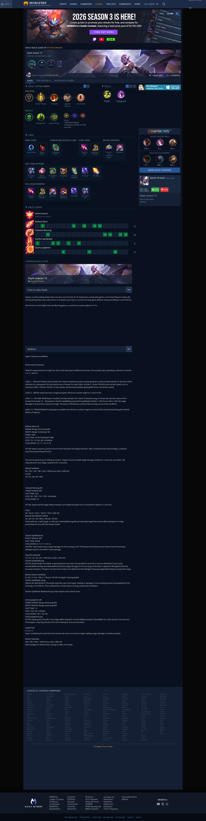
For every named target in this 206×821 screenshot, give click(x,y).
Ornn (105, 716)
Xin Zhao (163, 705)
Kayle (67, 733)
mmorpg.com (109, 797)
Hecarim (49, 740)
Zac (161, 720)
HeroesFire (71, 809)
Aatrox (29, 694)
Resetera (71, 802)
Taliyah (144, 696)
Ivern (67, 703)
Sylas (124, 738)
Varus (143, 723)
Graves (49, 736)
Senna (124, 707)
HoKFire (125, 799)
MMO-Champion (92, 809)
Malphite (87, 720)
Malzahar (87, 723)
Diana (48, 703)
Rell (104, 736)
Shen (124, 716)
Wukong (163, 698)
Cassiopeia (50, 694)
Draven (49, 707)
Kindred (87, 694)
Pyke (105, 723)
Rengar (125, 694)
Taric (143, 701)
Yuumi (162, 716)
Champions (86, 4)
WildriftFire (53, 806)
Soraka (125, 733)
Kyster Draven (54, 47)
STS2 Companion (111, 809)
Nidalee (106, 703)
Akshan (30, 701)
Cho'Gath (49, 696)
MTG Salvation (91, 799)
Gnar (48, 731)
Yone (162, 709)
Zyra (162, 733)
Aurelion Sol (31, 718)
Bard (29, 725)
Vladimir (144, 740)
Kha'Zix (68, 740)
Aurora (29, 720)
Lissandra (88, 709)
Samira (125, 703)
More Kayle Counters (159, 170)
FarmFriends (72, 804)
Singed (124, 720)
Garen (48, 729)
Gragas (49, 733)
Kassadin (68, 729)
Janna (67, 705)
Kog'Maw (87, 698)
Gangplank (50, 727)
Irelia (67, 701)
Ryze (124, 701)
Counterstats (54, 804)
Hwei (67, 696)
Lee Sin (87, 703)
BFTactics (89, 797)
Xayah (162, 701)
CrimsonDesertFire (129, 797)
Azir (28, 723)
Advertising (96, 817)
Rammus (106, 731)
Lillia (85, 707)
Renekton (106, 740)
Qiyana (105, 725)
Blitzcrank (31, 729)
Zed (161, 723)
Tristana (144, 707)
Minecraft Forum (92, 802)
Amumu (30, 707)
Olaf (104, 712)
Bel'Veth (30, 727)
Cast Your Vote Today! (144, 190)
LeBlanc (87, 701)
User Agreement (70, 817)
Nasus (105, 696)
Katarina (68, 731)
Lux (85, 718)
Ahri (28, 696)
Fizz (47, 723)
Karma (67, 725)
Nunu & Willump (109, 709)
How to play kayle (146, 199)
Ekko (48, 709)
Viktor (143, 738)
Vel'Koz (144, 729)
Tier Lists (111, 4)
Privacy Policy (85, 817)
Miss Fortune (89, 733)
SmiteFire (71, 797)
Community (125, 4)
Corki (48, 698)
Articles (139, 817)
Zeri (161, 725)
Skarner (125, 727)
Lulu (85, 716)
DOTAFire (71, 799)
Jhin (66, 714)
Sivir (123, 725)
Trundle (144, 709)
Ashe (29, 716)
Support (131, 817)
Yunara (163, 714)
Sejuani (125, 705)
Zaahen (163, 718)
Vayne (143, 725)
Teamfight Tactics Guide (103, 746)
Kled (85, 696)
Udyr (143, 718)
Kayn (67, 736)
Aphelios (30, 714)
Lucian (86, 714)
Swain (124, 736)
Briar (29, 736)
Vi (142, 733)
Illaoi (67, 698)
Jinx (66, 716)
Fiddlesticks (50, 718)
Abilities (143, 202)
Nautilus (106, 698)
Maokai (87, 725)
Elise (48, 712)
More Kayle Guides (64, 80)
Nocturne (106, 707)
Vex (142, 731)
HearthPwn (108, 802)
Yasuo (162, 707)
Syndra (125, 740)
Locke (86, 712)
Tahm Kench (146, 694)
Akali (29, 698)
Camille (30, 740)
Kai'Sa (67, 720)
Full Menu (149, 4)
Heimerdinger (70, 694)
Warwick (163, 696)
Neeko (105, 701)
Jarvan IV (68, 707)
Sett (123, 712)
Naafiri (86, 740)
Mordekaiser (89, 736)
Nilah (105, 705)
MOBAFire (53, 797)
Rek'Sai (106, 733)
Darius (48, 701)
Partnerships (120, 817)
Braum (29, 733)
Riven (124, 696)
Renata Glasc (108, 738)
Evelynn (49, 714)
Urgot (143, 720)
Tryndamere (146, 712)
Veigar (143, 727)
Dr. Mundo (50, 705)
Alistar (29, 703)
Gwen (48, 738)
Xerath (162, 703)
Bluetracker (108, 799)
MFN (7, 4)
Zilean (162, 729)
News (137, 4)
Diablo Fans (108, 804)
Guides (73, 4)
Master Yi (87, 727)
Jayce (67, 712)
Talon (143, 698)
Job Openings (108, 817)
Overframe (108, 806)
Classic (99, 4)
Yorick (162, 712)
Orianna (106, 714)
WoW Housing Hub (93, 806)
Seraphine (126, 709)
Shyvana (125, 718)
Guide (30, 80)
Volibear (163, 694)
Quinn (105, 727)
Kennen (68, 738)
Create (63, 4)
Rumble (125, 698)
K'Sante (68, 718)
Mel (85, 729)
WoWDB (88, 804)
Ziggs (162, 727)
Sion (123, 723)
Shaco (124, 714)
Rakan (105, 729)
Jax (66, 709)
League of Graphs (56, 799)
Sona (124, 731)
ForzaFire (71, 806)
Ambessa (30, 705)
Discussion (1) (44, 80)
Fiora (48, 720)
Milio (86, 731)
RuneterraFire (54, 809)
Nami (105, 694)
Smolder (125, 729)
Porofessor (53, 802)
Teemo (144, 703)
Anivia (29, 709)
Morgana (87, 738)
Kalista (67, 723)
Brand (29, 731)
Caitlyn (29, 738)
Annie (29, 712)
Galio (48, 725)
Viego (143, 736)
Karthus (68, 727)
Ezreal (48, 716)
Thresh (144, 705)
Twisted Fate (146, 714)
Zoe (161, 731)
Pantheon (106, 718)
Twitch (143, 716)
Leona (86, 705)
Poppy (105, 720)
